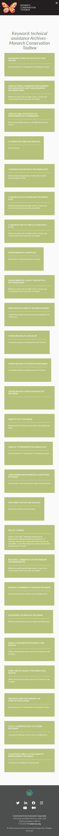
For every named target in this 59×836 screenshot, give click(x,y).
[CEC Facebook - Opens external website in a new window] (33, 803)
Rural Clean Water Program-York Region (26, 644)
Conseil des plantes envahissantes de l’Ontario (27, 342)
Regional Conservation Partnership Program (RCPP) (27, 561)
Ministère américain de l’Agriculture (22, 97)
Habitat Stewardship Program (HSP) (27, 447)
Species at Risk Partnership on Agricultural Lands (24, 699)
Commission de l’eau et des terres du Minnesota (27, 594)
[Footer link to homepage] (29, 793)
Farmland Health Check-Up (22, 336)
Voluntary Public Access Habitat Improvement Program (26, 755)
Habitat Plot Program (20, 419)
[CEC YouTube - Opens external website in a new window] (25, 808)
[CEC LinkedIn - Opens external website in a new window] (25, 803)
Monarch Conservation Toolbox (28, 7)
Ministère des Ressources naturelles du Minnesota (28, 622)
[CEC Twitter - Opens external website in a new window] (18, 803)
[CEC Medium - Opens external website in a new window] (34, 808)
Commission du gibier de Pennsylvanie (23, 763)
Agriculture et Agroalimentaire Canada (24, 259)
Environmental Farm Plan (22, 253)
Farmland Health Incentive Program (27, 364)
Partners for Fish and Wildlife (24, 502)
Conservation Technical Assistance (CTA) (27, 226)
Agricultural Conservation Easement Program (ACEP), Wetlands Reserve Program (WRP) (28, 88)
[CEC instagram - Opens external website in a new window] (41, 803)
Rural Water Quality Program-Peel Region (27, 672)
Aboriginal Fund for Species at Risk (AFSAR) (26, 59)
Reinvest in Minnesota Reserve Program (29, 587)
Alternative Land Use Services (24, 141)
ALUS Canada (13, 148)
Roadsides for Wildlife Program (25, 615)
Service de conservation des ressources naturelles (27, 98)
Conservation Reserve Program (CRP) (28, 169)
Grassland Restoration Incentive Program (26, 392)
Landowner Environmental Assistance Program (29, 476)
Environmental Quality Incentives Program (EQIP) (26, 281)
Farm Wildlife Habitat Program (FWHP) (28, 308)
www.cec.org (35, 824)
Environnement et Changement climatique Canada (28, 67)
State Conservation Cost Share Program (25, 727)
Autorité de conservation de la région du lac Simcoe (29, 483)
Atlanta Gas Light (15, 537)
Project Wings (16, 530)
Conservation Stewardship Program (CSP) (28, 198)
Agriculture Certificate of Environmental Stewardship (23, 115)
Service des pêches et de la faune (21, 509)
